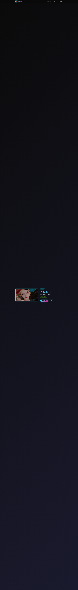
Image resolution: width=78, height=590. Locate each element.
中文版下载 (60, 1)
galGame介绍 (49, 1)
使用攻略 (55, 1)
